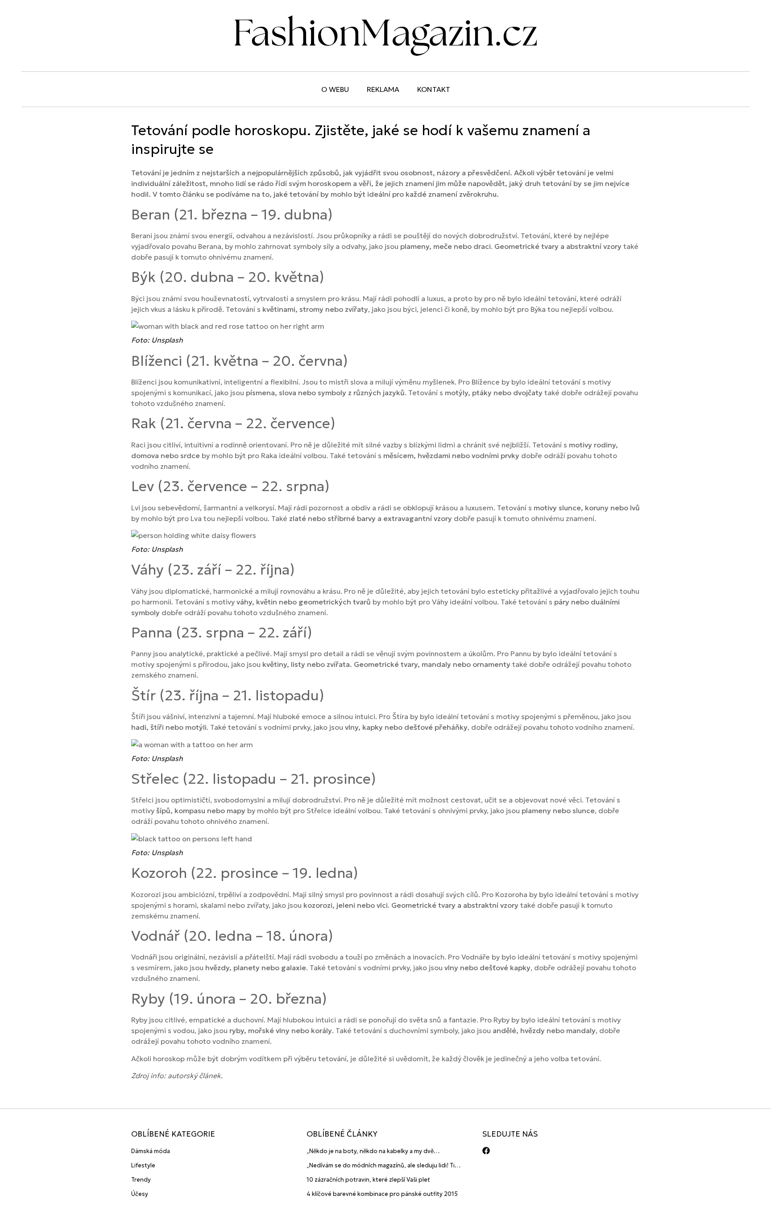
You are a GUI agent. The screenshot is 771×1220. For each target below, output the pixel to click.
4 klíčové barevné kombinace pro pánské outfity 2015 (382, 1194)
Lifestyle (143, 1165)
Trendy (141, 1179)
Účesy (139, 1194)
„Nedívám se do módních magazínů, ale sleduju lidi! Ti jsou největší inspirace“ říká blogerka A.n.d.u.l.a (381, 1166)
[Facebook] (486, 1150)
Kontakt (433, 89)
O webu (335, 89)
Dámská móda (150, 1151)
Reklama (383, 89)
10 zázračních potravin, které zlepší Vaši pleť (368, 1179)
